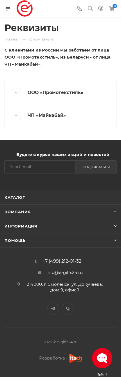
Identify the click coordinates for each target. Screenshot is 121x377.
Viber (68, 309)
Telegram (53, 309)
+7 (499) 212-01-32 (61, 261)
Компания (18, 211)
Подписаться (96, 167)
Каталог (15, 197)
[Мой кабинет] (100, 9)
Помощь (15, 240)
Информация (21, 226)
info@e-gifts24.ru (64, 272)
